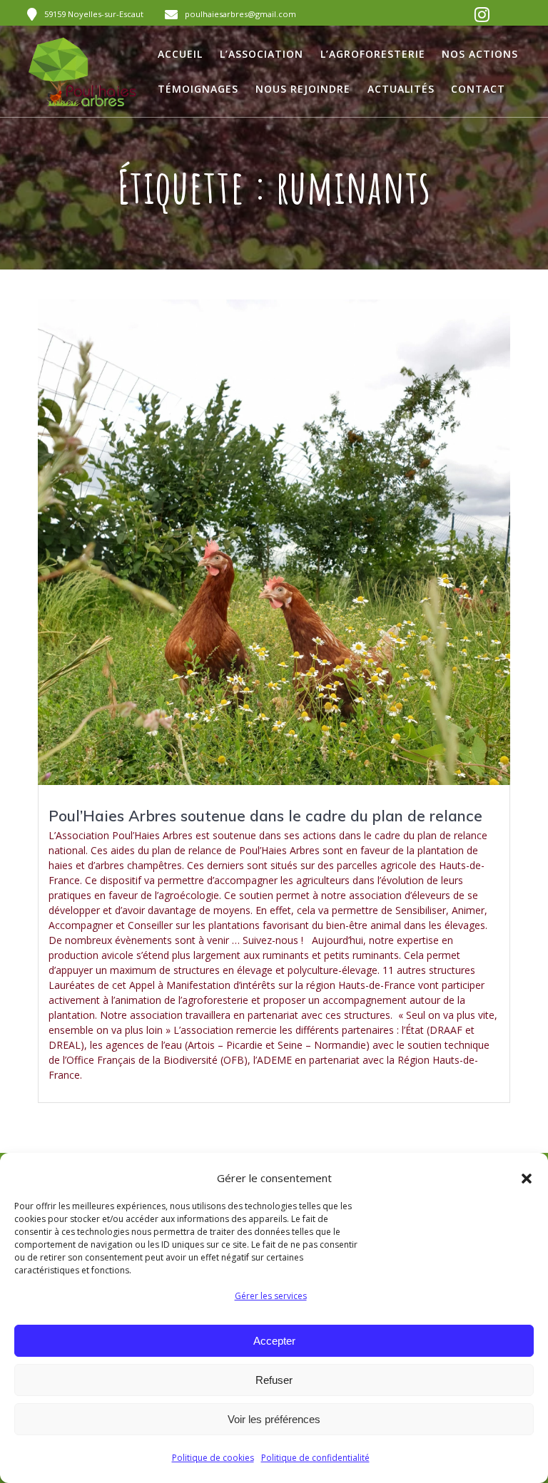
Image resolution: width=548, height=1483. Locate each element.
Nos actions (480, 54)
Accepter (274, 1341)
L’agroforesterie (372, 54)
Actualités (401, 89)
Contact (478, 89)
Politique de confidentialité (315, 1458)
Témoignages (198, 89)
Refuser (274, 1380)
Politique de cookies (213, 1458)
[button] (526, 1178)
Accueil (180, 54)
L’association (261, 54)
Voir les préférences (274, 1419)
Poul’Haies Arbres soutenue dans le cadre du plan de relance (265, 815)
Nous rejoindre (302, 89)
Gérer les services (271, 1296)
